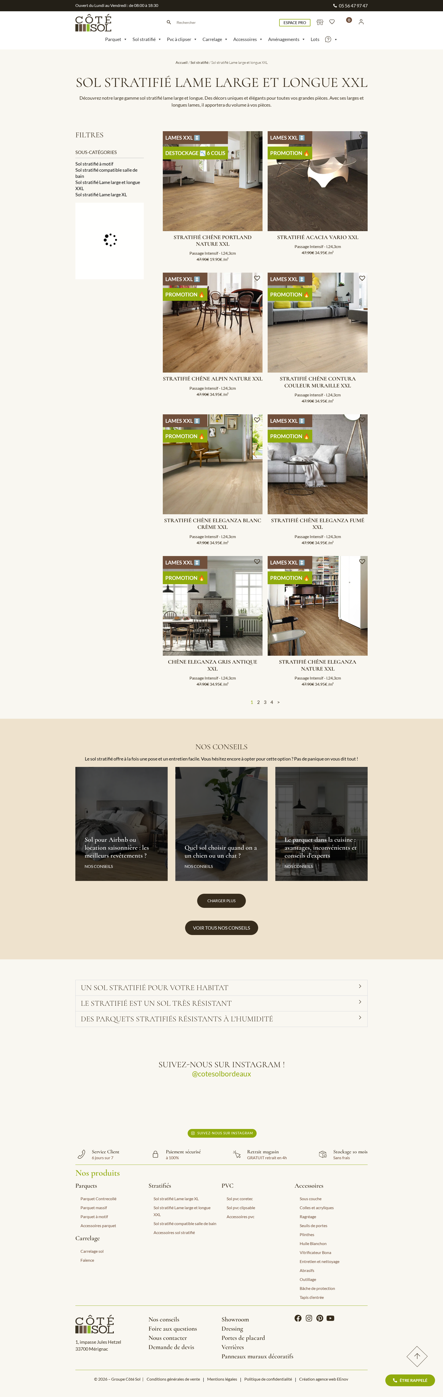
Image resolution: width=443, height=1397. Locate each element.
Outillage (308, 1279)
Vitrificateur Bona (315, 1252)
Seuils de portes (313, 1225)
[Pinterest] (319, 1318)
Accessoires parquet (98, 1225)
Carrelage (212, 39)
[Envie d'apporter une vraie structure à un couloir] (258, 1105)
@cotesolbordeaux (221, 1073)
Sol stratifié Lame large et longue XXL (107, 185)
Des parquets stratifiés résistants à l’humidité (177, 1019)
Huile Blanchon (313, 1243)
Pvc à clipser (179, 39)
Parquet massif (93, 1207)
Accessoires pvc (240, 1216)
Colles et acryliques (317, 1207)
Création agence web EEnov (323, 1379)
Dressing (232, 1328)
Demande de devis (171, 1347)
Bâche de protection (317, 1288)
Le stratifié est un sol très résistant (156, 1003)
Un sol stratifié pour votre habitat (155, 987)
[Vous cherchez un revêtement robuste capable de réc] (185, 1105)
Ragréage (308, 1216)
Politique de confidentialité (268, 1379)
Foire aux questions (172, 1328)
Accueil (182, 62)
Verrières (233, 1347)
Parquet (113, 39)
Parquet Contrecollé (98, 1198)
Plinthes (307, 1234)
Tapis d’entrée (312, 1297)
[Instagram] (309, 1318)
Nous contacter (167, 1338)
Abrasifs (307, 1270)
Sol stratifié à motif (94, 164)
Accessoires (245, 39)
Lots (315, 39)
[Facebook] (298, 1318)
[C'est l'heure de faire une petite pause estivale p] (113, 1105)
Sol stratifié (144, 39)
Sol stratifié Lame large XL (101, 194)
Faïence (87, 1260)
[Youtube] (330, 1318)
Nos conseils (163, 1319)
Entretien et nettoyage (319, 1261)
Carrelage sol (92, 1251)
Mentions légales (222, 1379)
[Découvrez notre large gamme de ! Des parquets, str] (330, 1105)
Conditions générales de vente (173, 1379)
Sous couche (310, 1198)
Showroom (235, 1319)
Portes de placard (243, 1338)
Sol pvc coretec (240, 1198)
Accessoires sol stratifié (174, 1232)
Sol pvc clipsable (241, 1207)
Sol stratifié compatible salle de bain (106, 173)
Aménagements (283, 39)
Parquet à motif (94, 1216)
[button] (258, 136)
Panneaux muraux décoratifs (257, 1356)
